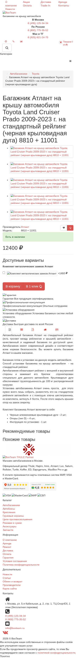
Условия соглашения (15, 561)
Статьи (7, 578)
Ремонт (7, 547)
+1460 (62, 273)
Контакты (63, 5)
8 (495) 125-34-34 (38, 23)
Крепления (9, 512)
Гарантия (8, 557)
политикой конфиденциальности (56, 652)
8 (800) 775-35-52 (38, 30)
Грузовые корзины (13, 515)
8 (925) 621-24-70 (38, 37)
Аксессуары (9, 526)
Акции (26, 2)
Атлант (25, 226)
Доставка (46, 2)
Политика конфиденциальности (21, 564)
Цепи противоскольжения (17, 519)
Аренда (62, 2)
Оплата (27, 5)
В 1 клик (32, 286)
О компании (10, 539)
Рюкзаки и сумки (12, 522)
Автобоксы (9, 508)
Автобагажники (11, 505)
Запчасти (8, 530)
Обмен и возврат (12, 581)
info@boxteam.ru (15, 628)
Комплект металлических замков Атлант (28, 266)
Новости (10, 9)
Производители (12, 585)
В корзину (13, 286)
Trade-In (45, 5)
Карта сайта (10, 588)
